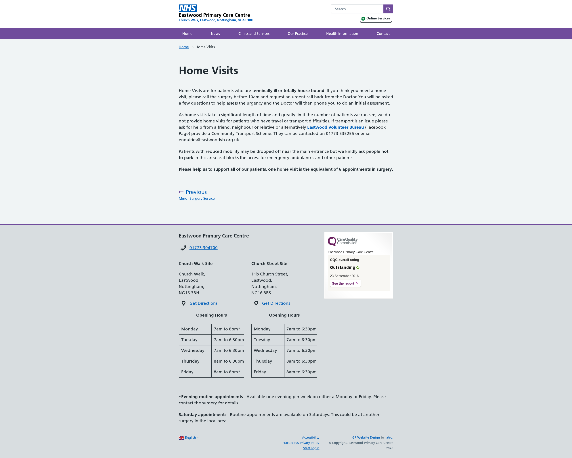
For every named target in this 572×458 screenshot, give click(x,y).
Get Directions (203, 303)
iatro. (389, 437)
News (215, 33)
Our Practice (298, 33)
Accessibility (310, 437)
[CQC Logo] (343, 245)
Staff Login (311, 448)
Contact (383, 33)
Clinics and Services (253, 33)
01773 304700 (203, 247)
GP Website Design (366, 437)
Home (187, 33)
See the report (343, 283)
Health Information (342, 33)
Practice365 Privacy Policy (300, 443)
